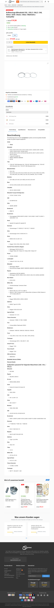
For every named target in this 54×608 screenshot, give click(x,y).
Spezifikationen (22, 129)
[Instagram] (41, 595)
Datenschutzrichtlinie (9, 577)
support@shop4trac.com (15, 560)
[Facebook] (38, 595)
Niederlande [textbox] (8, 112)
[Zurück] (47, 480)
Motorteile (14, 5)
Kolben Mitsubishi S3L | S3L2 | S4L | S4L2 (10, 500)
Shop (9, 5)
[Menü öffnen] (6, 1)
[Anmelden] (45, 1)
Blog (17, 578)
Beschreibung (12, 129)
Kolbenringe (20, 5)
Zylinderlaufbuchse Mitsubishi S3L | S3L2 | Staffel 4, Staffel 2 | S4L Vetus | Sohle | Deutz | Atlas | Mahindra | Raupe (26, 502)
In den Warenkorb (30, 42)
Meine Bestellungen (20, 574)
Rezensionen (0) (32, 129)
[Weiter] (48, 480)
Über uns (18, 576)
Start (6, 5)
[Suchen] (42, 1)
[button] (26, 538)
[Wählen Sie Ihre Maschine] (17, 1)
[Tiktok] (44, 595)
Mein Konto (18, 572)
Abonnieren (45, 576)
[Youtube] (47, 595)
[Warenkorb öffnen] (48, 1)
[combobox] (27, 112)
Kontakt (6, 568)
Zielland (7, 109)
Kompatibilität (41, 129)
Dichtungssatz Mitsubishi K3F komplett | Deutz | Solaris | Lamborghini (42, 501)
